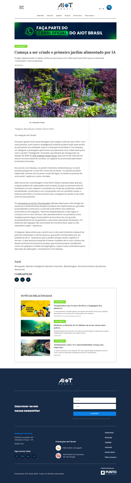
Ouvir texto (21, 122)
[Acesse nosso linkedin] (28, 456)
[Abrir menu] (21, 7)
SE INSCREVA (95, 413)
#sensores (20, 269)
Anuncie (67, 16)
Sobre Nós (40, 16)
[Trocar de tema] (99, 8)
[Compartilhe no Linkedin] (22, 279)
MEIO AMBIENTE (20, 46)
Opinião (59, 16)
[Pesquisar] (109, 7)
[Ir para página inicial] (65, 6)
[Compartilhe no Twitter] (28, 279)
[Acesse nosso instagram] (17, 456)
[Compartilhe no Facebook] (17, 279)
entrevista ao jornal (34, 203)
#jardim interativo (54, 266)
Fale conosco (89, 16)
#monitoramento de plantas (92, 266)
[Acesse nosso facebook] (22, 456)
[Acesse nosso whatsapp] (34, 456)
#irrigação (20, 266)
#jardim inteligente (35, 266)
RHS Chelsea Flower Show (45, 155)
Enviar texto (77, 16)
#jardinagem (70, 266)
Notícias (50, 16)
